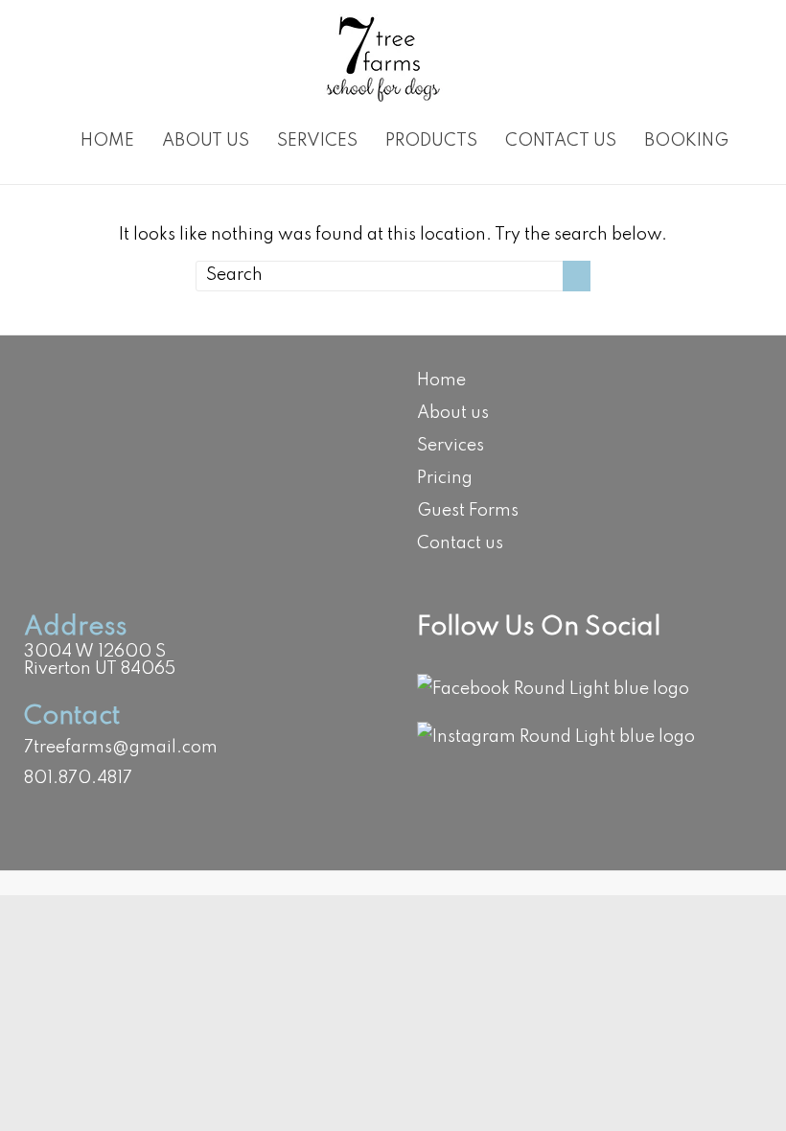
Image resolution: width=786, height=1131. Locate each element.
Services (317, 141)
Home (107, 141)
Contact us (560, 141)
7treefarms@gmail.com (121, 747)
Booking (686, 141)
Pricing (445, 478)
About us (205, 141)
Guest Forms (468, 510)
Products (431, 141)
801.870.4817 (78, 778)
